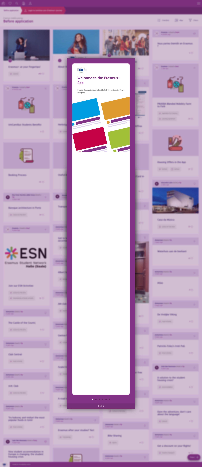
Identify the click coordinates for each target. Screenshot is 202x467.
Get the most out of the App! (109, 399)
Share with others (99, 399)
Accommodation (106, 399)
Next (100, 406)
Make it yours (102, 399)
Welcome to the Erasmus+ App (92, 399)
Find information (96, 399)
